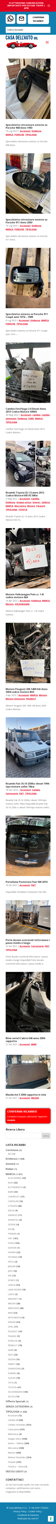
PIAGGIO (12, 1336)
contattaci (10, 1488)
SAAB (10, 1350)
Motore (31, 506)
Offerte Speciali (15, 1401)
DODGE (12, 1224)
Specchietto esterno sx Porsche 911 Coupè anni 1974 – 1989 (27, 315)
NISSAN (12, 1322)
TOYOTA (22, 509)
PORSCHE (19, 134)
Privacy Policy (19, 1511)
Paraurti (40, 506)
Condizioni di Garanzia (28, 1515)
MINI (10, 1312)
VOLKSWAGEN (22, 604)
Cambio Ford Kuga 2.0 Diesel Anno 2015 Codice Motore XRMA (26, 410)
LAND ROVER (14, 1289)
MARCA (9, 134)
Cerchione (12, 1150)
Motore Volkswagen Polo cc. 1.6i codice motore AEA (25, 596)
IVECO (11, 1261)
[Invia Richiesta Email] (21, 19)
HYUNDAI (12, 1257)
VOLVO (11, 1396)
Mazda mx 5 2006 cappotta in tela (26, 1094)
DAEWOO (12, 1215)
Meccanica (20, 506)
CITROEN (12, 1205)
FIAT (21, 793)
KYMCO (11, 1280)
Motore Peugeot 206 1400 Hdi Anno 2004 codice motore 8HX (26, 690)
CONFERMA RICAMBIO (38, 19)
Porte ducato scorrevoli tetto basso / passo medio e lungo (28, 941)
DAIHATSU (13, 1219)
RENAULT (12, 1345)
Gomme (10, 1164)
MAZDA (35, 1097)
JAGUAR (12, 1266)
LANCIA (11, 1284)
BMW (34, 1044)
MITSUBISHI (14, 1317)
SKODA (11, 1359)
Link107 (35, 1518)
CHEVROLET (14, 1196)
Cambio (36, 414)
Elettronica (13, 1434)
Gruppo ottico (23, 502)
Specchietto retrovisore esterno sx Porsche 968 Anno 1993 (26, 126)
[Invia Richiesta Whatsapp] (10, 19)
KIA (9, 1275)
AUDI (10, 1182)
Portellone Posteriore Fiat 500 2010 (26, 882)
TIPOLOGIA (31, 134)
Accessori (25, 131)
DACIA (11, 1210)
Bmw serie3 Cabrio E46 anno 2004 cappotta (25, 1040)
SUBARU (12, 1373)
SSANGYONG (14, 1368)
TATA (10, 1382)
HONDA (12, 1252)
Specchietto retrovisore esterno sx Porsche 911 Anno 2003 (26, 221)
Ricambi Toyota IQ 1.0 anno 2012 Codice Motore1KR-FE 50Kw (25, 494)
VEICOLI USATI (14, 1471)
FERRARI (12, 1233)
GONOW (12, 1247)
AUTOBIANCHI (15, 1187)
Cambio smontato (17, 1424)
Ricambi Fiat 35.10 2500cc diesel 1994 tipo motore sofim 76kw (27, 785)
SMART (11, 1364)
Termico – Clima (16, 1466)
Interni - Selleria (41, 502)
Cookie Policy (34, 1511)
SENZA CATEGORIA (17, 1406)
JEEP (10, 1271)
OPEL (10, 1326)
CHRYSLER (13, 1201)
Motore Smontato (15, 698)
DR (9, 1229)
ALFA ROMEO (14, 1178)
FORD (31, 418)
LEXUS (11, 1294)
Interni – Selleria (15, 1443)
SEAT (10, 1354)
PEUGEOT (31, 698)
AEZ (10, 1153)
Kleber (10, 1169)
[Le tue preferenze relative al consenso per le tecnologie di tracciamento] (51, 1519)
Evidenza (36, 131)
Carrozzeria (12, 793)
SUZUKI (11, 1377)
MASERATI (13, 1298)
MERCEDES (13, 1308)
